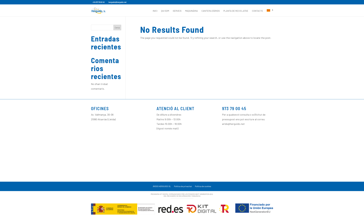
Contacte (257, 11)
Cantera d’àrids (210, 11)
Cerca (117, 27)
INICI (155, 11)
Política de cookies (203, 186)
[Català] (270, 13)
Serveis (177, 11)
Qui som (165, 11)
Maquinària (191, 11)
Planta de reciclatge (235, 11)
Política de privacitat (183, 186)
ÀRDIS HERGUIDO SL (162, 186)
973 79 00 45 (234, 108)
